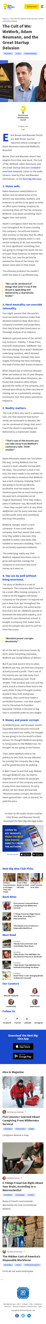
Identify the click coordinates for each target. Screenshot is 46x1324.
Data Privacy (31, 1306)
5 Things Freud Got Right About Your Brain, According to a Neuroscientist (22, 1186)
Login (40, 1306)
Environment (20, 1129)
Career (18, 54)
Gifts (18, 1304)
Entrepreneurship (30, 54)
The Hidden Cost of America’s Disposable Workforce (21, 1258)
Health (31, 1129)
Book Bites (8, 54)
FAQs (31, 1304)
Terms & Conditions (19, 1306)
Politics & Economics (32, 1265)
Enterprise (37, 1304)
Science (30, 1195)
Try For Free (32, 6)
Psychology (20, 1195)
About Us (7, 1306)
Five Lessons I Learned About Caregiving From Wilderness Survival (21, 1120)
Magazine (5, 19)
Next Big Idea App (32, 178)
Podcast (24, 1304)
